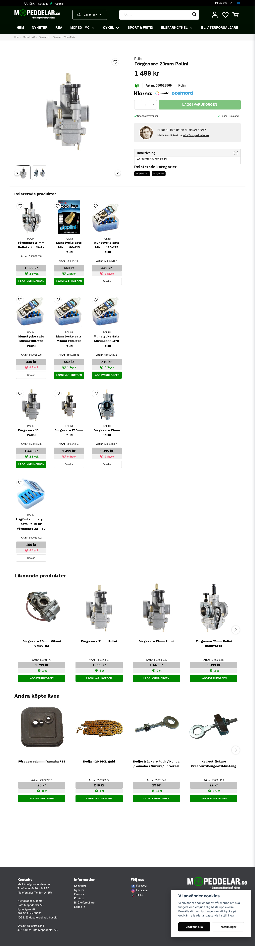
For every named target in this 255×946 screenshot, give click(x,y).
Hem (20, 27)
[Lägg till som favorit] (225, 15)
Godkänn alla (194, 926)
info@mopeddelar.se (196, 135)
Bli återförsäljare (219, 27)
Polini (138, 58)
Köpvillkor (80, 885)
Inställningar (228, 926)
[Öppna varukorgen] (235, 15)
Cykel (108, 27)
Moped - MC (80, 27)
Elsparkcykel (174, 27)
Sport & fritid (140, 27)
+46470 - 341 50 (38, 888)
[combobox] (89, 15)
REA (58, 27)
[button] (238, 3)
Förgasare (44, 37)
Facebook (141, 885)
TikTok (140, 895)
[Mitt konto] (215, 15)
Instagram (142, 890)
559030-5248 (35, 925)
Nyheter (40, 27)
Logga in (79, 906)
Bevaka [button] (107, 281)
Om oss (79, 894)
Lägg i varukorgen (31, 281)
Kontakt (79, 898)
